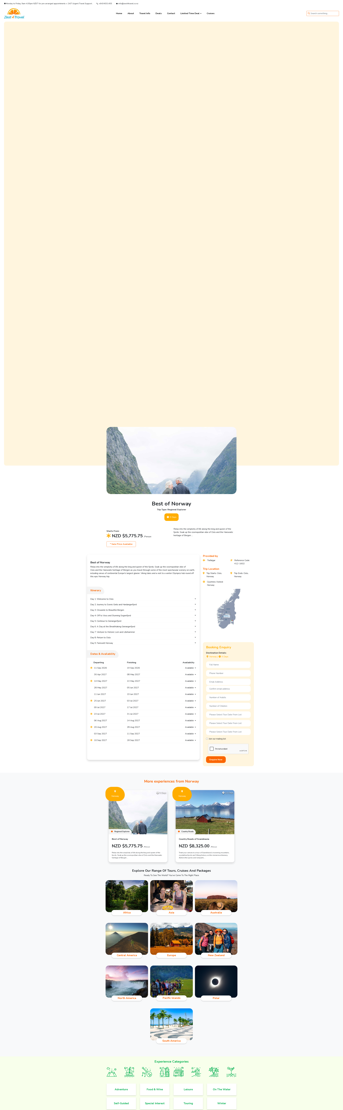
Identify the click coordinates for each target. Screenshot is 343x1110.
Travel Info (144, 13)
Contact (171, 13)
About (131, 13)
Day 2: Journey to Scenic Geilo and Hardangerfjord (113, 604)
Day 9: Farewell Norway (101, 643)
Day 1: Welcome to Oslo (101, 599)
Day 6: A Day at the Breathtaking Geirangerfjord (112, 626)
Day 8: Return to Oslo (100, 637)
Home (119, 13)
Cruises (211, 13)
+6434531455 (105, 3)
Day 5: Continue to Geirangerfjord (105, 621)
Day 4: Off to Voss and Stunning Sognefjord (110, 615)
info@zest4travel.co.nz (128, 3)
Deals (159, 13)
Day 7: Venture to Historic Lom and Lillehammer (112, 632)
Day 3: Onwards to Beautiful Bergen (107, 610)
